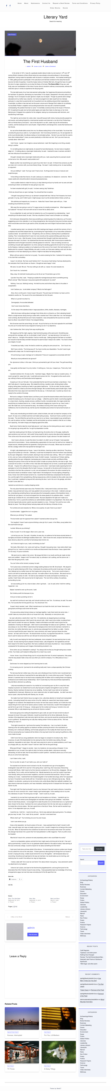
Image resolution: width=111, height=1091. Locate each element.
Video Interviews (85, 934)
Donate (65, 8)
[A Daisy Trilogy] (59, 1052)
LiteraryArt (83, 911)
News (82, 916)
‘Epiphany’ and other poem (88, 953)
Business (83, 887)
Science (82, 927)
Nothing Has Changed (87, 955)
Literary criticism (85, 909)
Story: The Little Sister (14, 898)
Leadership (83, 907)
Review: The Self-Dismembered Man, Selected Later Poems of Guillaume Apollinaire (91, 959)
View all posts (33, 934)
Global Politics (84, 902)
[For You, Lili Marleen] (59, 1018)
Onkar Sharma (55, 8)
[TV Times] (22, 1052)
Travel (82, 931)
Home (20, 3)
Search (82, 859)
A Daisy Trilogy (49, 1069)
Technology (83, 929)
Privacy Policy (95, 3)
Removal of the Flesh (97, 990)
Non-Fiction (12, 34)
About (26, 3)
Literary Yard (55, 17)
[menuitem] (19, 3)
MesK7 (59, 1088)
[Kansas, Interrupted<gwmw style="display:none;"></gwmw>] (22, 1018)
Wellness (83, 936)
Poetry (82, 920)
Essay (82, 898)
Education (83, 894)
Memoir (9, 1032)
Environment (84, 896)
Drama (82, 891)
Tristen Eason (84, 990)
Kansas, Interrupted (14, 1035)
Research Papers (85, 925)
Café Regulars (84, 950)
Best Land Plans (55, 898)
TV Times (11, 1069)
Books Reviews (85, 885)
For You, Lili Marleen (51, 1035)
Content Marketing (85, 889)
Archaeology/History (86, 880)
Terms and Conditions (80, 3)
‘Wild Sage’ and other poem (88, 964)
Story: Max (32, 898)
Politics (82, 922)
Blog (81, 882)
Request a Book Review (61, 3)
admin (29, 66)
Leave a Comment (50, 66)
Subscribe (99, 849)
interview (83, 905)
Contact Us (46, 3)
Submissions (35, 3)
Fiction (82, 900)
